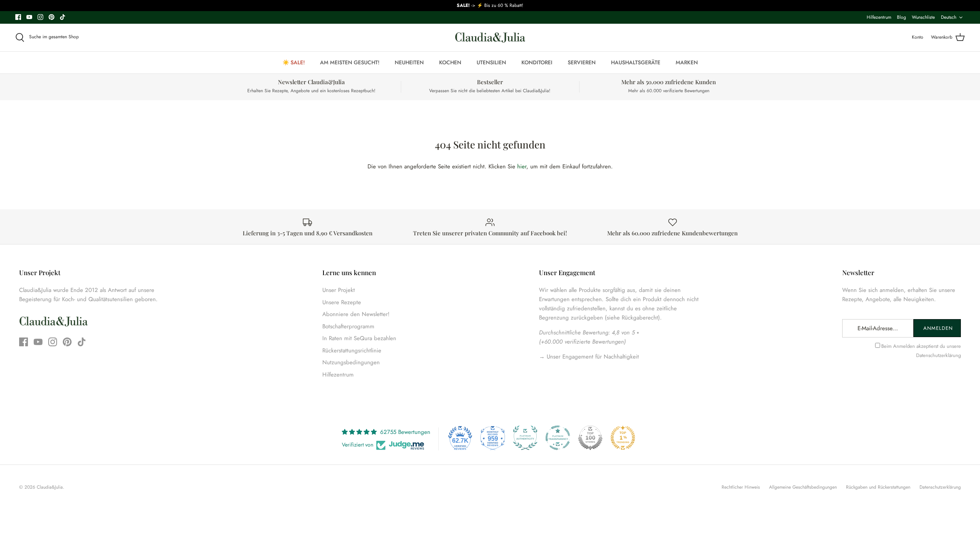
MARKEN (687, 62)
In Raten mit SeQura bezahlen (359, 338)
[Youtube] (29, 17)
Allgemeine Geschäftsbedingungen (803, 487)
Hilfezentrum (879, 17)
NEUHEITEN (409, 62)
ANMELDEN (938, 328)
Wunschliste (923, 17)
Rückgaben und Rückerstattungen (878, 487)
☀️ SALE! (294, 62)
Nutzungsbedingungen (351, 362)
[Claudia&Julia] (490, 37)
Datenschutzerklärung (938, 355)
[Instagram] (40, 17)
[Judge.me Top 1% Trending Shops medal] (623, 437)
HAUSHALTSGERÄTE (635, 62)
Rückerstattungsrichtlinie (351, 350)
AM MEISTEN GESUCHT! (349, 62)
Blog (901, 17)
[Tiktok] (62, 17)
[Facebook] (18, 17)
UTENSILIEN (491, 62)
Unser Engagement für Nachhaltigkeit (592, 356)
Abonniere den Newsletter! (356, 314)
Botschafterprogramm (348, 326)
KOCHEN (450, 62)
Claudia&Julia (50, 487)
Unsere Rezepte (341, 302)
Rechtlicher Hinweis (741, 487)
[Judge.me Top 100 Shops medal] (590, 437)
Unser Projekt (338, 290)
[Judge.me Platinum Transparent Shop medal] (558, 437)
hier (521, 166)
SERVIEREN (582, 62)
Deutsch (948, 17)
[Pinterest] (51, 17)
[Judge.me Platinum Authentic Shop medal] (525, 437)
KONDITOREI (536, 62)
